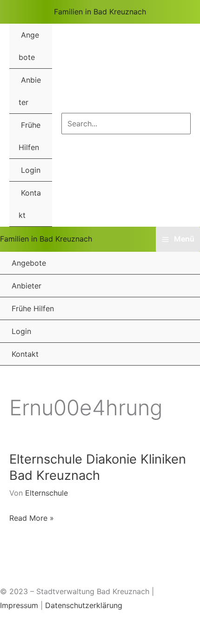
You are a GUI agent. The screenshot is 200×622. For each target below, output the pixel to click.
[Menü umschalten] (35, 24)
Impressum (19, 605)
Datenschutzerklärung (83, 605)
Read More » (31, 519)
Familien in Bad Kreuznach (100, 11)
